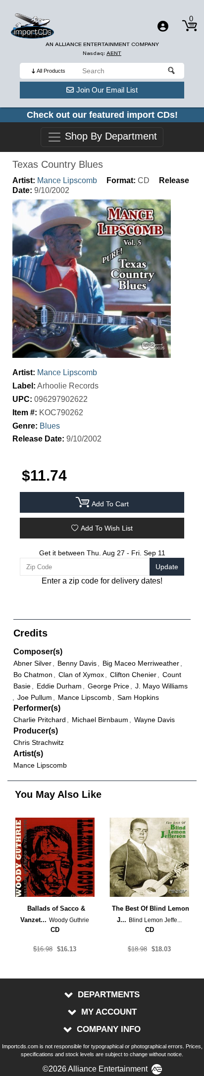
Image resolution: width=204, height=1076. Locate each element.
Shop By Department (109, 136)
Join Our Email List (107, 90)
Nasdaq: (102, 53)
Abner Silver (32, 663)
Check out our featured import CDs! (102, 115)
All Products (51, 71)
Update (166, 567)
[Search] (171, 71)
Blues (50, 426)
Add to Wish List (107, 528)
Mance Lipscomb (67, 180)
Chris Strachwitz (38, 742)
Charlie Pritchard (39, 720)
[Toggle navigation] (163, 26)
